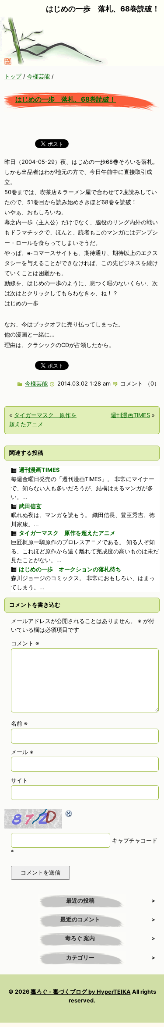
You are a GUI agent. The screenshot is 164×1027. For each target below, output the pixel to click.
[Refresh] (69, 813)
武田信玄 (30, 506)
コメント (25, 643)
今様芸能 (38, 76)
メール (22, 752)
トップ (12, 76)
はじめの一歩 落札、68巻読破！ (65, 99)
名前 (19, 723)
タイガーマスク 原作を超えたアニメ (67, 533)
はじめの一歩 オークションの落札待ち (70, 569)
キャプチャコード (134, 840)
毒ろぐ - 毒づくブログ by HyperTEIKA (81, 991)
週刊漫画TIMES (130, 415)
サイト (19, 780)
